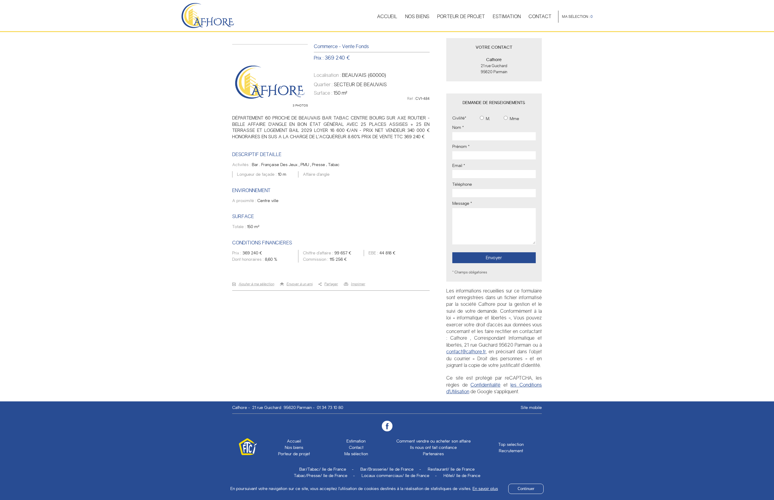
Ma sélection (356, 453)
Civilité (459, 118)
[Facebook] (387, 426)
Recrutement (511, 450)
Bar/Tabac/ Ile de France (322, 469)
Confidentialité (485, 385)
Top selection (511, 444)
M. (487, 118)
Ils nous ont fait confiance (433, 447)
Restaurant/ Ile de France (451, 469)
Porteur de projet (461, 16)
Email (458, 165)
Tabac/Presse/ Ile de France (320, 475)
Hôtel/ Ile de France (462, 475)
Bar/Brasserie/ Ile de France (387, 469)
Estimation (507, 16)
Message (462, 203)
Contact (539, 16)
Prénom (461, 146)
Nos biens (417, 16)
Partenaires (433, 453)
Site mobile (531, 407)
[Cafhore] (207, 15)
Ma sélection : (577, 17)
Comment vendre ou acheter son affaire (433, 441)
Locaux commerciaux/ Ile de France (395, 475)
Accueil (387, 16)
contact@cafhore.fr (466, 352)
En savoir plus (485, 488)
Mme (514, 118)
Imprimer (358, 284)
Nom (458, 127)
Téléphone (462, 184)
